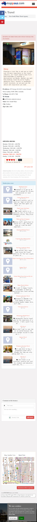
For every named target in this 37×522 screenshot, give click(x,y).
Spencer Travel (23, 337)
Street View (22, 455)
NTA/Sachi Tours (23, 187)
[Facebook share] (2, 13)
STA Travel (23, 326)
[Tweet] (2, 17)
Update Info (29, 167)
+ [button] (5, 459)
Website (6, 96)
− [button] (5, 462)
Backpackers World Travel (23, 315)
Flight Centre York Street (23, 208)
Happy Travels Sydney (23, 285)
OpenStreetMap (24, 483)
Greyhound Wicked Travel (23, 230)
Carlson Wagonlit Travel (23, 197)
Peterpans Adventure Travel (23, 296)
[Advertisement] (18, 28)
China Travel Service (23, 306)
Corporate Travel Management (23, 239)
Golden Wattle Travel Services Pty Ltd (23, 276)
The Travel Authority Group (23, 247)
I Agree (21, 518)
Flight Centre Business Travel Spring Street (23, 258)
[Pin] (2, 22)
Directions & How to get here (25, 488)
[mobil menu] (33, 3)
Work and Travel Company (23, 219)
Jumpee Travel (23, 267)
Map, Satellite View (10, 455)
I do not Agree (13, 518)
